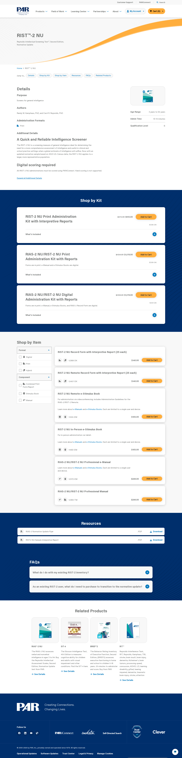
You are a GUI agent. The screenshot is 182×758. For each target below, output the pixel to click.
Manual (29, 400)
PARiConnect (145, 2)
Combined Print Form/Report (31, 385)
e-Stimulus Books (94, 409)
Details (31, 75)
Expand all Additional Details (29, 178)
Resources (76, 75)
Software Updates (49, 753)
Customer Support (125, 2)
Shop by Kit (44, 75)
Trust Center (68, 753)
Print (28, 363)
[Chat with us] (175, 752)
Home (19, 68)
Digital (29, 357)
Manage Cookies (105, 753)
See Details (39, 674)
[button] (91, 232)
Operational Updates (27, 753)
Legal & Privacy (86, 753)
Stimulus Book (32, 393)
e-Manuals (77, 409)
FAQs (88, 75)
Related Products (103, 75)
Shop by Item (60, 75)
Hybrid (29, 370)
